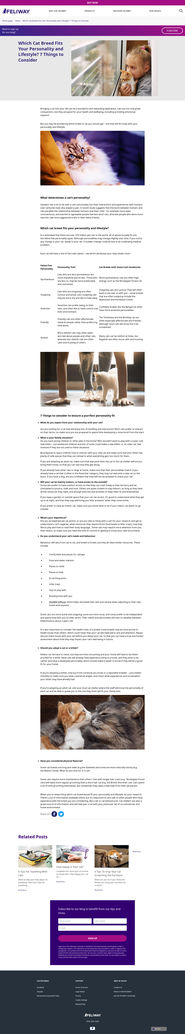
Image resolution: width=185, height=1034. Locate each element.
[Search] (181, 11)
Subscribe (172, 30)
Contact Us (118, 987)
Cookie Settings (81, 1000)
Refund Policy (80, 1004)
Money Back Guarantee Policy (48, 996)
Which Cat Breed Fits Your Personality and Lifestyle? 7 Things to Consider (55, 20)
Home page (7, 20)
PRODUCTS (90, 11)
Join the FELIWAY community (124, 996)
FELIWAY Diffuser (57, 602)
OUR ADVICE (155, 11)
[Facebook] (54, 814)
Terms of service (81, 987)
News (17, 20)
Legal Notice (80, 991)
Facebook (40, 987)
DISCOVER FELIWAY (122, 11)
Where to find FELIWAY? (123, 991)
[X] (61, 814)
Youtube (40, 991)
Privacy (78, 996)
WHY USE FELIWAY (57, 11)
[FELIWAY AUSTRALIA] (92, 1015)
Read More (22, 890)
